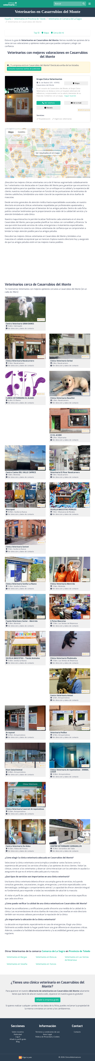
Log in (17, 1037)
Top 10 (36, 33)
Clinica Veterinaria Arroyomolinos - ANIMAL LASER (69, 771)
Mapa (76, 83)
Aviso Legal (47, 1034)
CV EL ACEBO (56, 435)
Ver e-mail (77, 103)
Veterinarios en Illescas (46, 957)
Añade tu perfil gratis (18, 1039)
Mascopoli (10, 509)
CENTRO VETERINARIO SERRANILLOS (66, 846)
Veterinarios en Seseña (17, 964)
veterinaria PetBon (58, 732)
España (8, 19)
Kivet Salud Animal (14, 770)
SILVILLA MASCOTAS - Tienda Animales (23, 658)
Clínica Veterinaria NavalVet (62, 398)
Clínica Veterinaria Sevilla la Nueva (21, 584)
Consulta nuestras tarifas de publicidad (24, 69)
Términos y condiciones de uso (48, 1032)
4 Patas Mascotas (58, 621)
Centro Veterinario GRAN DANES (20, 324)
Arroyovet (10, 732)
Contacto (77, 1032)
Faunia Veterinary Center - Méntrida (21, 621)
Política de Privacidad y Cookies (48, 1037)
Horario (49, 108)
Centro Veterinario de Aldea (18, 846)
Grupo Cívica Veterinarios (49, 79)
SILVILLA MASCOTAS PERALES (63, 509)
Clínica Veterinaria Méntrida (62, 584)
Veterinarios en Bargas (17, 957)
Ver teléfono (49, 103)
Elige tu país (27, 1057)
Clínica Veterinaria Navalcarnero (20, 361)
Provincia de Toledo (79, 951)
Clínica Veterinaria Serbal (61, 361)
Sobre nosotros (18, 1032)
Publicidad (18, 1034)
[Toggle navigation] (89, 3)
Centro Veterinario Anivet (61, 695)
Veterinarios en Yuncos (46, 964)
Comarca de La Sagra (53, 951)
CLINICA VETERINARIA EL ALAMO (20, 398)
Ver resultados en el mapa (47, 153)
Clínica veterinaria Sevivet (17, 547)
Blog (18, 1042)
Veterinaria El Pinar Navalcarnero (65, 472)
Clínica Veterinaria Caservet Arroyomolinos (25, 809)
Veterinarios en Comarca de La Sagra (65, 19)
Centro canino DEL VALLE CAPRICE (21, 472)
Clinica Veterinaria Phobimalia (63, 658)
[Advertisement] (47, 263)
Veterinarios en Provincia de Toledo (30, 19)
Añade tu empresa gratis (47, 999)
